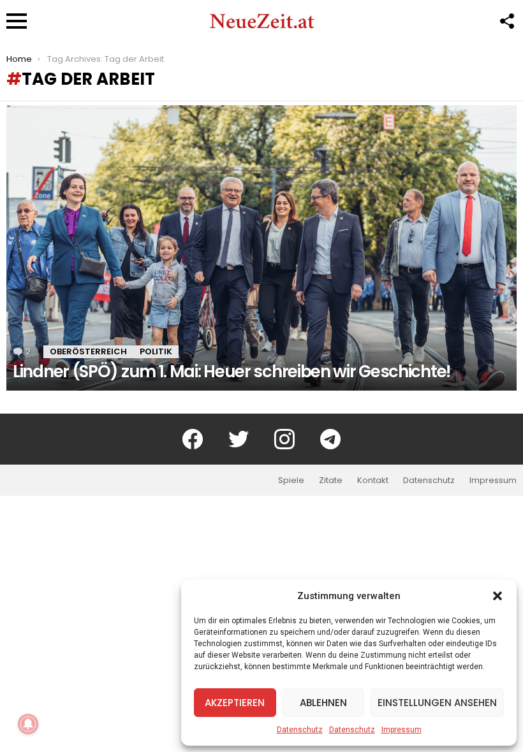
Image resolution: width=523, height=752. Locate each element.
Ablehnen (323, 702)
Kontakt (372, 480)
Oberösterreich (88, 351)
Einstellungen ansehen (437, 702)
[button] (497, 595)
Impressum (401, 729)
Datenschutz (300, 729)
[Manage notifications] (28, 724)
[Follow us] (506, 21)
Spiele (291, 480)
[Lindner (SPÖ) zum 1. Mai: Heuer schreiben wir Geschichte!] (261, 247)
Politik (156, 351)
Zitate (331, 480)
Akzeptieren (235, 702)
